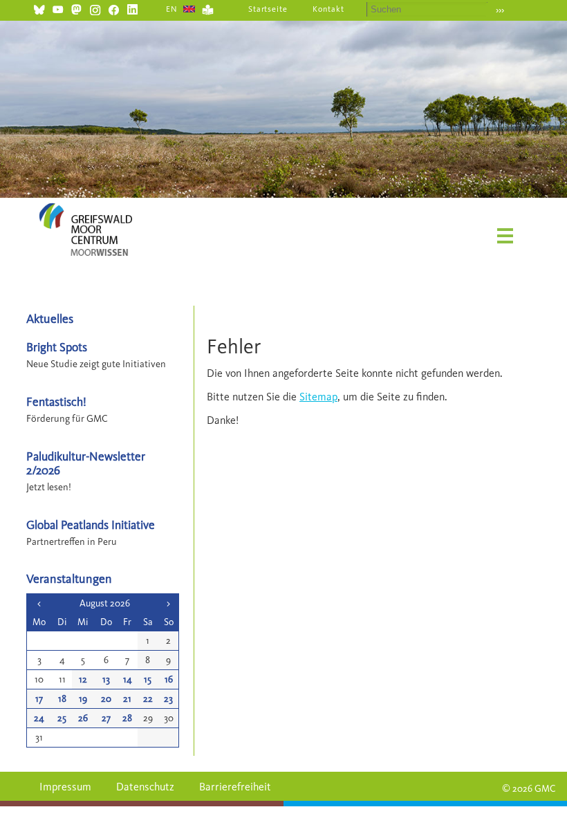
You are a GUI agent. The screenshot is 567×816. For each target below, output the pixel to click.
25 (61, 718)
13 (106, 679)
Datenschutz (145, 786)
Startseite (268, 9)
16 (169, 679)
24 (39, 718)
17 (39, 699)
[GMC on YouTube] (58, 8)
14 (127, 679)
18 (62, 699)
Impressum (65, 786)
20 (106, 699)
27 (106, 718)
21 (127, 699)
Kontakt (328, 9)
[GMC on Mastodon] (76, 8)
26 (83, 718)
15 (147, 679)
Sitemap (318, 396)
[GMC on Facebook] (114, 8)
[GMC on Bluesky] (39, 8)
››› (500, 10)
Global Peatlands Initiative (90, 524)
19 (83, 699)
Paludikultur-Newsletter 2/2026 (85, 462)
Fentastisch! (56, 401)
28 (127, 718)
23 (168, 699)
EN (172, 9)
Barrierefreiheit (235, 786)
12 (83, 679)
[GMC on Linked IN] (132, 8)
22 (148, 699)
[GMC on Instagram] (95, 8)
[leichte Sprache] (208, 8)
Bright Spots (56, 347)
